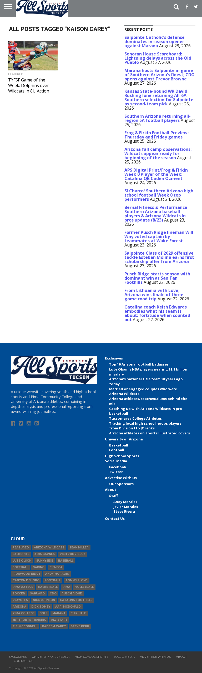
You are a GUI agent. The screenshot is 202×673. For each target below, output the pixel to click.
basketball (48, 587)
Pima (66, 587)
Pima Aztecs (23, 587)
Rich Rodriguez (72, 554)
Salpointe (21, 554)
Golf (43, 613)
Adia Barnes (44, 554)
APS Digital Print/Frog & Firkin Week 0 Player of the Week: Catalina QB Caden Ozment (156, 174)
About (110, 489)
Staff (113, 495)
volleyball (84, 587)
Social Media (116, 461)
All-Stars (59, 619)
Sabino (38, 567)
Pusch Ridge (72, 593)
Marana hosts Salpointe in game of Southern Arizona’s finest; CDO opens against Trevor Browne (159, 75)
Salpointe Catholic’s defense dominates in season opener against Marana (154, 41)
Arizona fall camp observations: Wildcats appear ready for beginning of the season (157, 153)
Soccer (19, 593)
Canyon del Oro (26, 580)
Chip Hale (78, 613)
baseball (65, 560)
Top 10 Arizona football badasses (139, 364)
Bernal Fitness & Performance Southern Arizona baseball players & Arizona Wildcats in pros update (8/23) (155, 213)
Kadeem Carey (54, 626)
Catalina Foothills (76, 600)
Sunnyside (44, 560)
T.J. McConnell (25, 626)
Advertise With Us (121, 477)
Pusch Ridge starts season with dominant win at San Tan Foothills (157, 278)
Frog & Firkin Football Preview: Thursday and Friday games (156, 135)
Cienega (55, 567)
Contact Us (115, 518)
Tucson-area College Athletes (135, 418)
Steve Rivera (124, 511)
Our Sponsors (121, 483)
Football (116, 450)
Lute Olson (22, 560)
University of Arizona (124, 439)
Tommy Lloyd (76, 580)
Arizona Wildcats (49, 547)
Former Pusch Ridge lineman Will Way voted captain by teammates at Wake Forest (158, 236)
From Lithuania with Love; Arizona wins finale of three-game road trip (154, 294)
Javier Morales (125, 506)
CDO (53, 593)
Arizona (19, 606)
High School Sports (122, 456)
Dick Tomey (40, 606)
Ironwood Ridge (26, 574)
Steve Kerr (80, 626)
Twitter (116, 471)
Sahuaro (37, 593)
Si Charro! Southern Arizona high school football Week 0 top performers (158, 195)
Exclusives (114, 358)
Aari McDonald (68, 606)
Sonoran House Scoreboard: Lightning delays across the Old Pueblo (157, 58)
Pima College (23, 613)
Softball (20, 567)
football (52, 580)
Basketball (118, 445)
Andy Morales (125, 501)
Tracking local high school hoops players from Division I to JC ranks (145, 426)
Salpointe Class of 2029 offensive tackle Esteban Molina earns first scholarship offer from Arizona (159, 257)
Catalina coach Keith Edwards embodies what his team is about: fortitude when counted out (157, 313)
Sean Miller (79, 547)
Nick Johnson (44, 600)
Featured (21, 547)
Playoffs (20, 600)
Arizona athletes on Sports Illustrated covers (149, 433)
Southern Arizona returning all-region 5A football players (157, 118)
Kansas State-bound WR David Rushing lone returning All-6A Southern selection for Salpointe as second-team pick (158, 97)
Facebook (117, 467)
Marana (58, 613)
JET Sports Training (29, 619)
